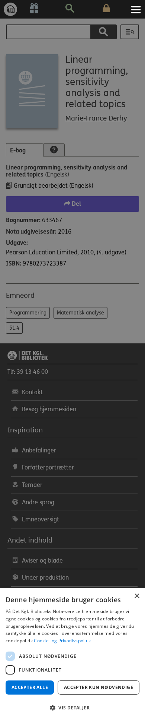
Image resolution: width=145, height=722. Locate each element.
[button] (72, 707)
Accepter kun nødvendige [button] (98, 687)
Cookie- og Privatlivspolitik (62, 640)
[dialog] (72, 655)
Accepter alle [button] (30, 687)
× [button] (136, 596)
